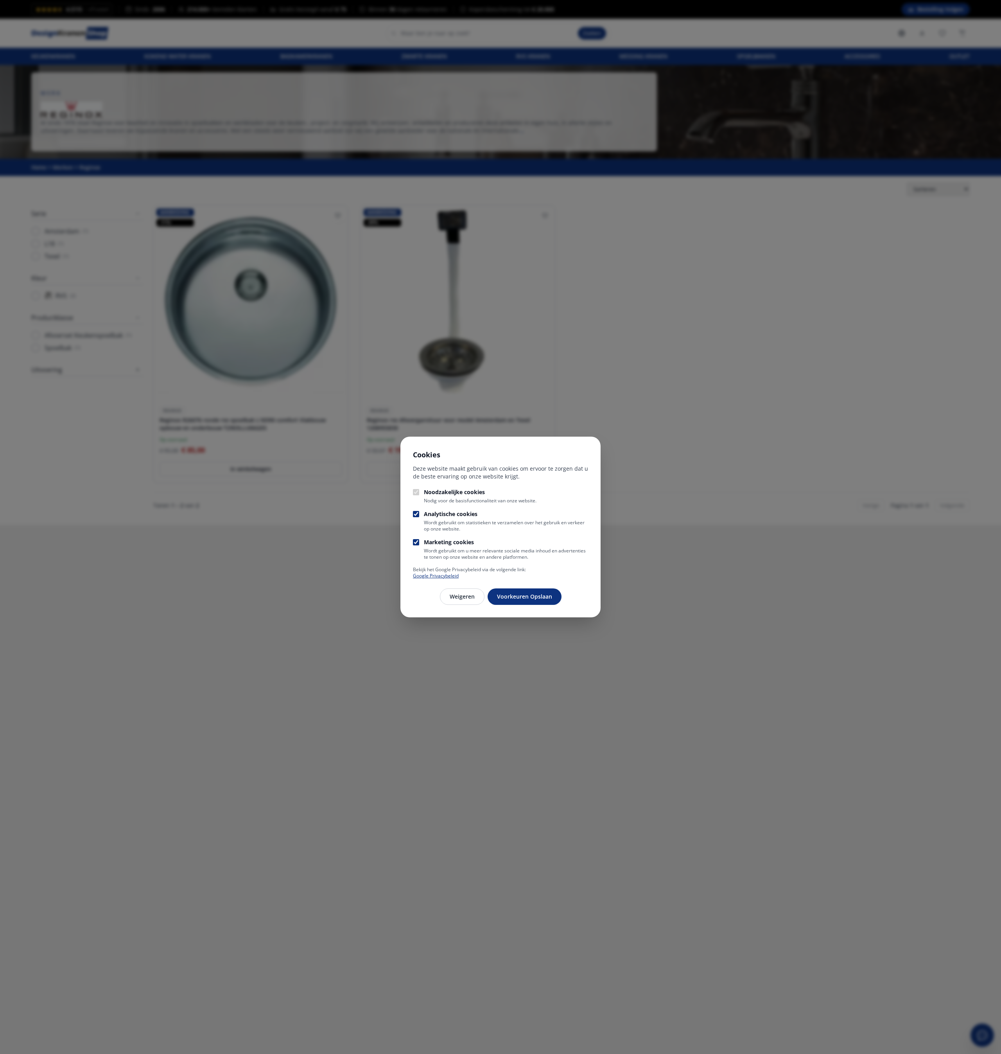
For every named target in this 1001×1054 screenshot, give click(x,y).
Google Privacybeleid (436, 575)
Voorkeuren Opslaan (524, 596)
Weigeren (462, 596)
